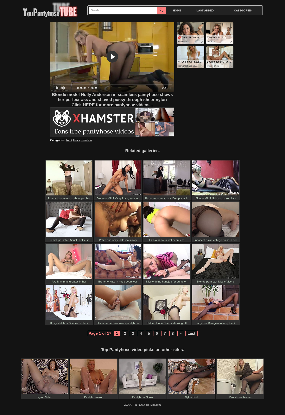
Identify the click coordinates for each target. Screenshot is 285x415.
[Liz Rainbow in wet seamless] (167, 236)
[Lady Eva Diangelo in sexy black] (216, 320)
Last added (205, 10)
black (69, 140)
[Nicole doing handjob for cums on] (167, 278)
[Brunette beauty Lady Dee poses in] (167, 195)
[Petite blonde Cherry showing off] (167, 320)
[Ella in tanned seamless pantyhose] (118, 320)
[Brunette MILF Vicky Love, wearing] (118, 195)
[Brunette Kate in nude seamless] (118, 278)
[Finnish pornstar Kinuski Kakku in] (69, 236)
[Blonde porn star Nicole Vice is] (216, 278)
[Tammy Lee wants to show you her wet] (69, 195)
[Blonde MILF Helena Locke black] (216, 195)
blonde (76, 140)
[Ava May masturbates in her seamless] (69, 278)
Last (191, 333)
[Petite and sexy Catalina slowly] (118, 236)
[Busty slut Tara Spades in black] (69, 320)
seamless (86, 140)
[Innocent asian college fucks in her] (216, 236)
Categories (243, 10)
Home (177, 10)
